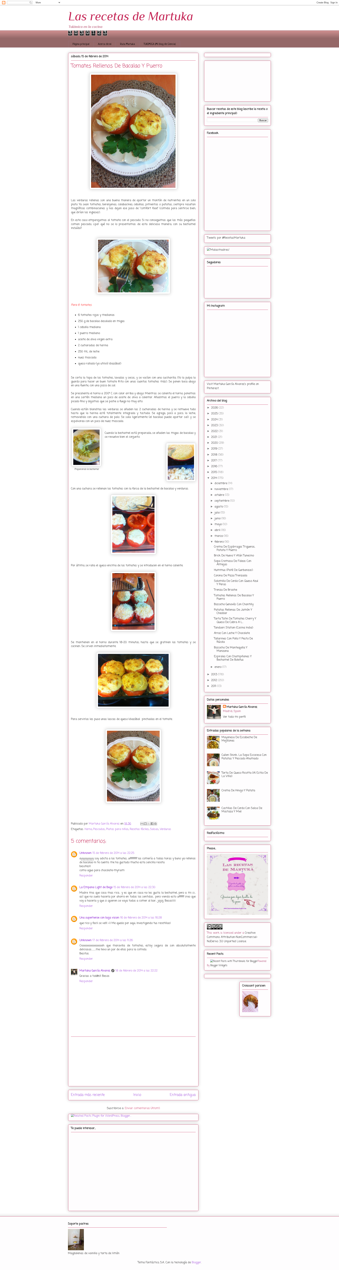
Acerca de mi (104, 44)
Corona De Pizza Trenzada (230, 576)
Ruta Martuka (127, 44)
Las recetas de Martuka (130, 16)
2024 (214, 420)
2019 (214, 449)
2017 (214, 461)
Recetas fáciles (139, 829)
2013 (214, 674)
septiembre (222, 501)
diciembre (221, 483)
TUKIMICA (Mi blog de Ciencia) (160, 44)
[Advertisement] (133, 1061)
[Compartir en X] (148, 823)
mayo (219, 524)
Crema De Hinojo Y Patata (238, 790)
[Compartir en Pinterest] (155, 823)
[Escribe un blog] (145, 823)
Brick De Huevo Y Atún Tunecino (234, 556)
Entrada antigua (183, 1094)
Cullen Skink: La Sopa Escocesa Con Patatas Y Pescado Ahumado (244, 757)
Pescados (99, 829)
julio (218, 513)
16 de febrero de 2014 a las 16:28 (141, 918)
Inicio (137, 1094)
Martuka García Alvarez (94, 971)
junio (218, 518)
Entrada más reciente (88, 1094)
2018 (214, 455)
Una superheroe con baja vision (99, 918)
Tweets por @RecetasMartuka (226, 238)
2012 (214, 680)
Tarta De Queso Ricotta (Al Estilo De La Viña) (245, 774)
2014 (214, 478)
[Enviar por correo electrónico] (142, 823)
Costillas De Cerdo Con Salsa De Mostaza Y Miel (242, 810)
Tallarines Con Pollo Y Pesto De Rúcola (233, 640)
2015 (214, 472)
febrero (220, 542)
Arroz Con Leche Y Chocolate (232, 633)
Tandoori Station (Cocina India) (233, 628)
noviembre (222, 489)
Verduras (165, 829)
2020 (215, 443)
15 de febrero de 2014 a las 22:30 (134, 887)
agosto (219, 507)
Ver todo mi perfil (234, 717)
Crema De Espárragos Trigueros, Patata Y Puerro (234, 548)
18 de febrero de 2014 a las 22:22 (136, 971)
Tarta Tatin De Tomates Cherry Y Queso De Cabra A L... (235, 620)
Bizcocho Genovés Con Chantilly (234, 604)
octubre (220, 495)
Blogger (196, 1262)
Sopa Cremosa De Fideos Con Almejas (232, 563)
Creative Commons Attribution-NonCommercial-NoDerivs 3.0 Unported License (232, 937)
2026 (215, 408)
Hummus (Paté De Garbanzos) (233, 570)
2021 (214, 437)
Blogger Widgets (218, 965)
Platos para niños (117, 829)
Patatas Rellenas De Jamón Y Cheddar (233, 611)
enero (218, 667)
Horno (88, 829)
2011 (214, 686)
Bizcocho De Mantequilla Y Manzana (230, 649)
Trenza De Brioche (225, 590)
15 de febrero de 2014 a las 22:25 (113, 853)
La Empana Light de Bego (95, 887)
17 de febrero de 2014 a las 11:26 (113, 940)
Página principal (81, 44)
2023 (215, 425)
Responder (86, 876)
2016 (214, 466)
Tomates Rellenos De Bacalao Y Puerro (234, 597)
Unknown (85, 853)
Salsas (154, 829)
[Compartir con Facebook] (152, 823)
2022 (215, 431)
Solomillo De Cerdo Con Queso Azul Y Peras (236, 583)
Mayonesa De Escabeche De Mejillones (239, 739)
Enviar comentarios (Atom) (142, 1108)
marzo (219, 536)
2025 (215, 414)
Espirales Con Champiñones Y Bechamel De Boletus (233, 658)
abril (218, 530)
